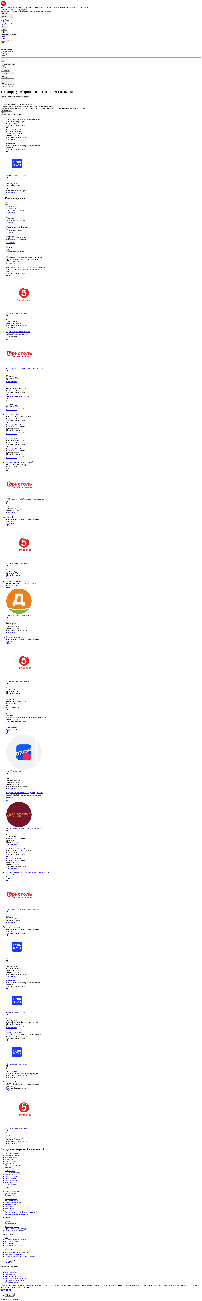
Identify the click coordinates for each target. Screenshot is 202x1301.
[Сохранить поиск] (3, 59)
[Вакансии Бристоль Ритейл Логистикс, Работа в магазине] (103, 354)
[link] (4, 32)
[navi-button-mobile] (3, 43)
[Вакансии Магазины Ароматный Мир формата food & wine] (103, 815)
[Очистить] (4, 54)
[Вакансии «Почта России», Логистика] (103, 163)
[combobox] (10, 49)
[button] (3, 37)
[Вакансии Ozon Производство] (103, 752)
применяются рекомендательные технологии (42, 1285)
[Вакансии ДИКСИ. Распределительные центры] (103, 601)
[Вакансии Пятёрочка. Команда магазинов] (103, 295)
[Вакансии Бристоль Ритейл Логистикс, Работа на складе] (103, 485)
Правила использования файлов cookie (37, 11)
